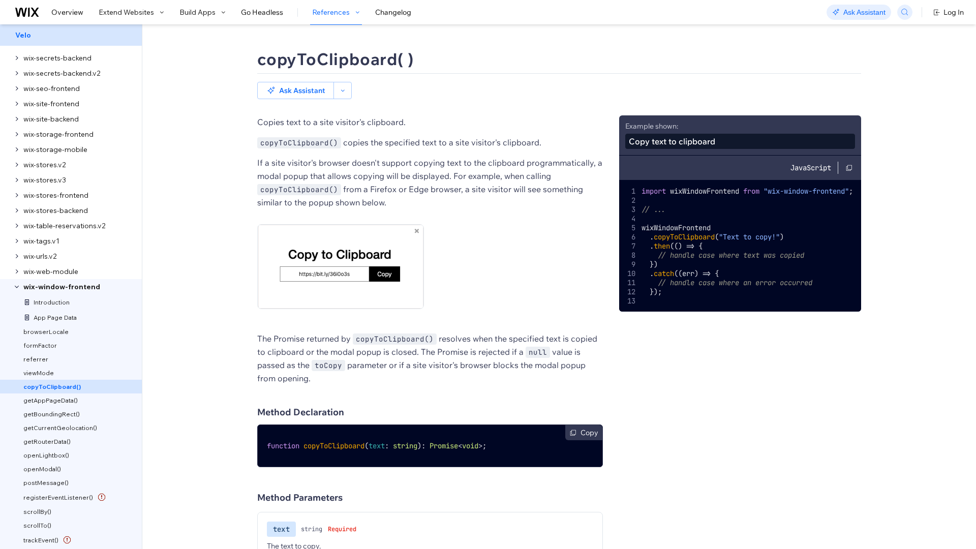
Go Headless (262, 12)
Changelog (393, 12)
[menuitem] (71, 35)
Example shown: (651, 126)
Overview (67, 12)
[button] (295, 90)
